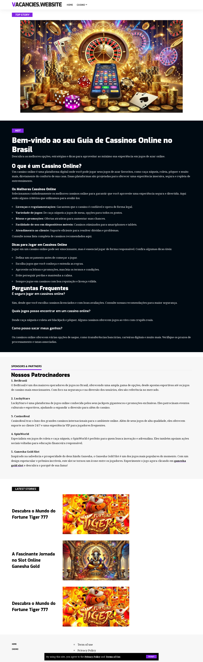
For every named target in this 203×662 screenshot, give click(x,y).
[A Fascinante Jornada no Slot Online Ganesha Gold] (96, 560)
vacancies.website (37, 4)
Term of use (85, 644)
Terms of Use (113, 656)
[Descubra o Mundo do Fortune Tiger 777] (96, 514)
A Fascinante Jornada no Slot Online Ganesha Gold (33, 560)
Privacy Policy (92, 656)
